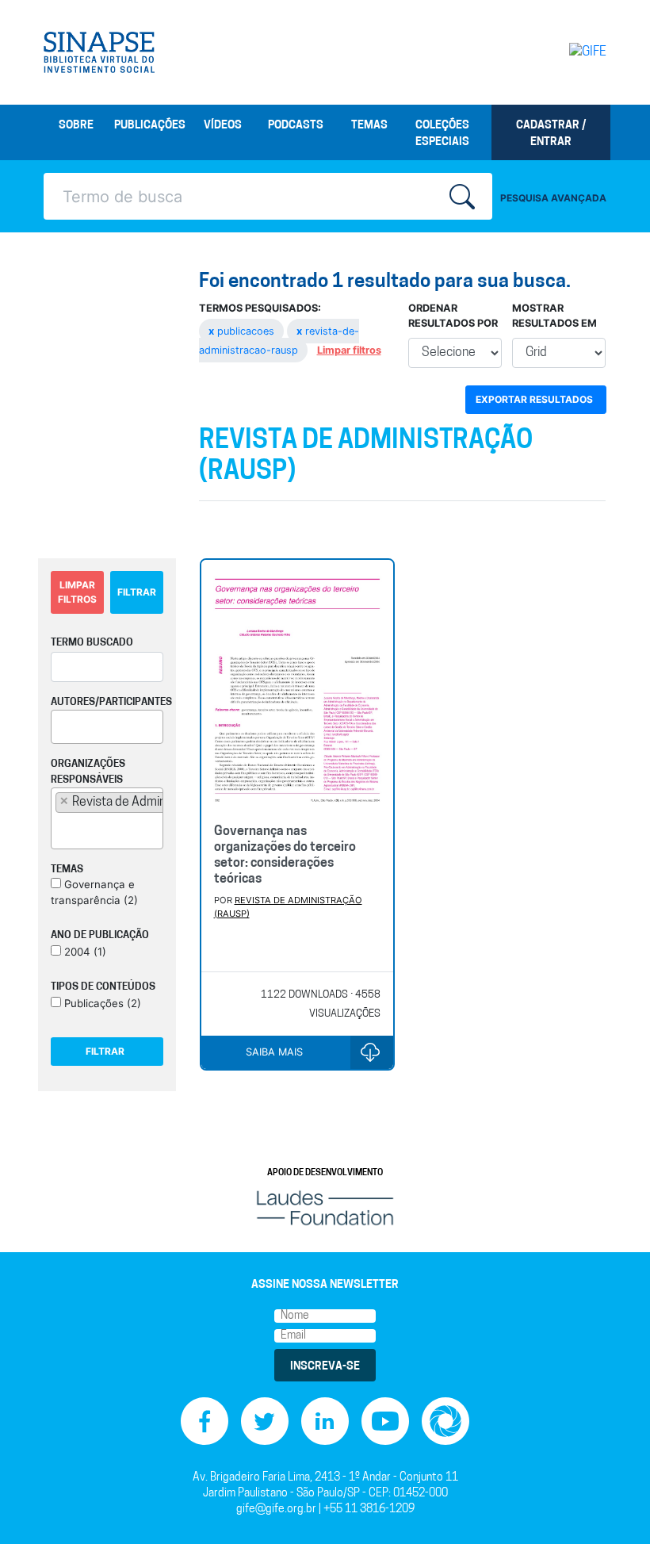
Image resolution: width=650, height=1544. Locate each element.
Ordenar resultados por (453, 315)
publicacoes (242, 331)
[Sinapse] (99, 52)
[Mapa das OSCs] (445, 1421)
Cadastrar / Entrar (551, 134)
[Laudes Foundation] (325, 1207)
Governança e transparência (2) (94, 892)
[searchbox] (60, 724)
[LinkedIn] (325, 1421)
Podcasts (295, 126)
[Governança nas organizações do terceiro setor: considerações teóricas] (297, 685)
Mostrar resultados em (554, 315)
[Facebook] (204, 1421)
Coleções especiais (442, 134)
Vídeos (223, 126)
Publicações (149, 126)
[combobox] (107, 727)
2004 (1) (83, 951)
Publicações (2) (101, 1003)
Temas (369, 126)
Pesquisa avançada (553, 198)
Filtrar (136, 592)
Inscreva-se (325, 1367)
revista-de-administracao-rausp (279, 340)
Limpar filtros (349, 350)
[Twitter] (265, 1421)
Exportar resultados (534, 399)
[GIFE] (574, 52)
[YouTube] (385, 1421)
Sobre (76, 126)
